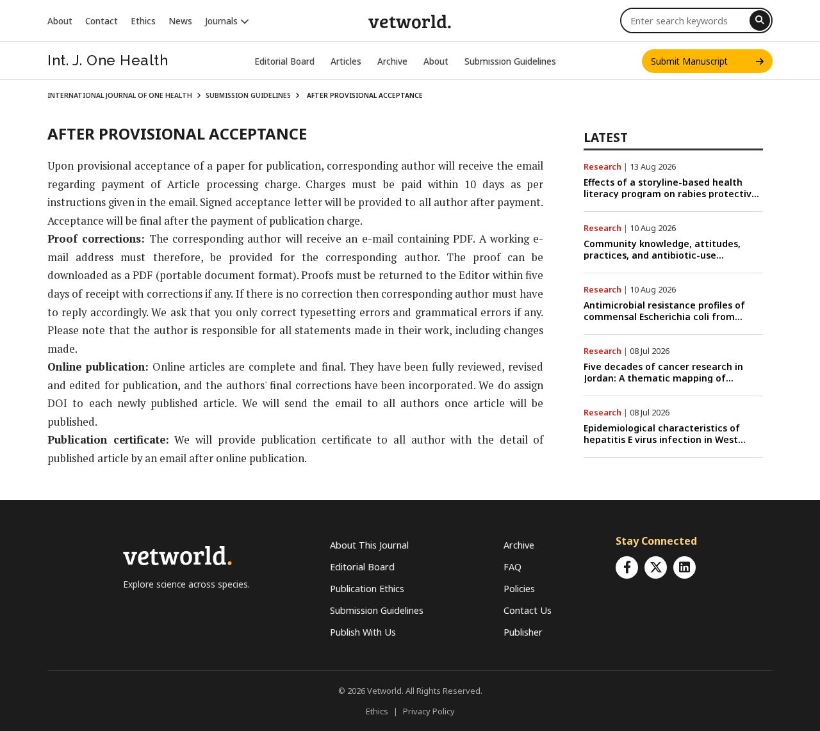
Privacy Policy (429, 711)
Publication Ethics (367, 588)
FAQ (512, 567)
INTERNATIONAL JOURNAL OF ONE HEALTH (119, 95)
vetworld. (410, 20)
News (180, 21)
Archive (392, 61)
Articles (346, 61)
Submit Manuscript (703, 61)
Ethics (143, 21)
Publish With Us (363, 632)
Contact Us (528, 610)
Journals (222, 21)
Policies (519, 588)
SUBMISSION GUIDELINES (248, 95)
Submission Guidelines (510, 61)
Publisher (523, 632)
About (59, 21)
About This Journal (369, 545)
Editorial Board (284, 61)
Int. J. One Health (107, 60)
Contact (101, 21)
